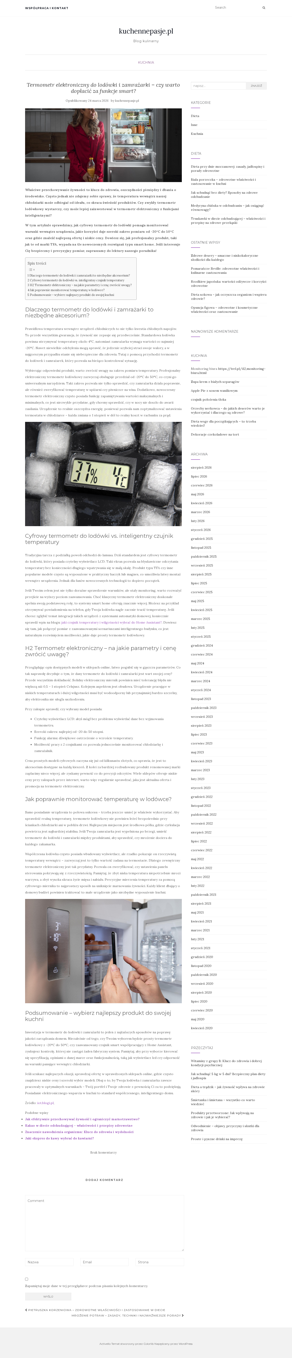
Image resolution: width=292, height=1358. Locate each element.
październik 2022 (203, 814)
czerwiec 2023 (201, 743)
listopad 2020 (201, 966)
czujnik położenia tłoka (208, 399)
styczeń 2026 (201, 530)
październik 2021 (203, 895)
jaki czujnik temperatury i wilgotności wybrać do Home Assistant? (111, 622)
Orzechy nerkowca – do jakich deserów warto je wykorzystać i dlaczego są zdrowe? (228, 410)
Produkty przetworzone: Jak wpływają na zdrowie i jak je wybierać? (222, 1115)
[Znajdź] (264, 7)
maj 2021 (197, 912)
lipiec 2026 (199, 476)
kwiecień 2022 (201, 868)
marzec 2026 (200, 512)
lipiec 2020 (199, 1001)
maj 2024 (197, 663)
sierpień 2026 (201, 467)
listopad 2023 (201, 699)
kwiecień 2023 (201, 761)
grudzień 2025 (202, 539)
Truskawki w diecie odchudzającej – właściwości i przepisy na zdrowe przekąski (228, 221)
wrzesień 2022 (202, 823)
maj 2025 (197, 601)
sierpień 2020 (201, 992)
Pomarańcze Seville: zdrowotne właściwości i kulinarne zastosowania (225, 270)
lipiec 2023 (199, 734)
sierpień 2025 (201, 574)
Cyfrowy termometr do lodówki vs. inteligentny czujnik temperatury (77, 280)
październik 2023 (203, 708)
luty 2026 (198, 521)
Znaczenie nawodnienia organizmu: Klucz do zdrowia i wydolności (79, 1132)
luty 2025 (198, 628)
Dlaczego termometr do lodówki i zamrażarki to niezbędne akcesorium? (79, 275)
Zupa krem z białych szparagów (215, 382)
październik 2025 (204, 556)
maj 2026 (197, 494)
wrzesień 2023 (202, 717)
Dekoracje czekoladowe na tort (215, 434)
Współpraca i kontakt (46, 8)
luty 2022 (197, 886)
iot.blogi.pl (45, 1103)
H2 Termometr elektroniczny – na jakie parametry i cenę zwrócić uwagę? (81, 285)
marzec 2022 (200, 877)
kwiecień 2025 (201, 610)
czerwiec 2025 (202, 592)
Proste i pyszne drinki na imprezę (217, 1139)
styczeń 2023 (201, 788)
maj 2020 (197, 1019)
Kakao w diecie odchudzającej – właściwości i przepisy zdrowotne (79, 1125)
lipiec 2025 (199, 583)
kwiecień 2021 (201, 921)
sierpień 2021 (201, 903)
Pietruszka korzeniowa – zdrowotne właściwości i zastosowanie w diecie (96, 1310)
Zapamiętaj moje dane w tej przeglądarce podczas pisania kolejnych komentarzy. (86, 1286)
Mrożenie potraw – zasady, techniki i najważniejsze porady (127, 1315)
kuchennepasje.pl (146, 31)
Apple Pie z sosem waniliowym (214, 391)
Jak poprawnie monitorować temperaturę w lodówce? (67, 290)
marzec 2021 (200, 930)
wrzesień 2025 (202, 565)
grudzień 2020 (202, 957)
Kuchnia (146, 62)
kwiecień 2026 (201, 503)
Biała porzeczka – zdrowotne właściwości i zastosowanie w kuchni (223, 182)
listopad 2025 (201, 548)
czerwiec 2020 (202, 1010)
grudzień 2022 (202, 797)
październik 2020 (204, 975)
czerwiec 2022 (201, 850)
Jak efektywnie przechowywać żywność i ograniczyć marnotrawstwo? (82, 1119)
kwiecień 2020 (202, 1028)
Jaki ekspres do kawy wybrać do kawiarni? (59, 1138)
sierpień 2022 (201, 832)
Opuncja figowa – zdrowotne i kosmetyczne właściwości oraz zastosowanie (224, 310)
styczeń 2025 (201, 637)
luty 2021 (197, 939)
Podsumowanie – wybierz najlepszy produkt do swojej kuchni (72, 295)
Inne (194, 125)
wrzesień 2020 (202, 984)
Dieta (195, 116)
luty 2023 (197, 779)
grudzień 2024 (202, 645)
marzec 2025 (200, 619)
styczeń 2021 (200, 948)
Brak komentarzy (103, 1152)
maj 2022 (197, 859)
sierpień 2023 (201, 725)
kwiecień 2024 (201, 672)
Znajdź (256, 85)
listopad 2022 (201, 806)
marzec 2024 (200, 681)
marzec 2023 (200, 770)
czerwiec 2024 (202, 654)
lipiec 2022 (199, 841)
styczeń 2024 (201, 690)
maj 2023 (197, 752)
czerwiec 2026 (202, 485)
